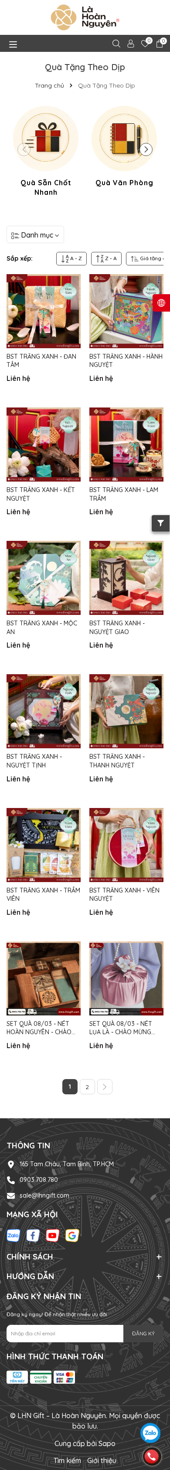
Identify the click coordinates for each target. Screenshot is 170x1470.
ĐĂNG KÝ (143, 1333)
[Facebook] (33, 1235)
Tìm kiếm (67, 1460)
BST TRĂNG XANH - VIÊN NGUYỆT (124, 894)
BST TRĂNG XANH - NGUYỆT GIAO (117, 627)
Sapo (107, 1443)
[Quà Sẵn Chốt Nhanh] (45, 152)
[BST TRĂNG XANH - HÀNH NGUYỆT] (126, 311)
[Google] (72, 1235)
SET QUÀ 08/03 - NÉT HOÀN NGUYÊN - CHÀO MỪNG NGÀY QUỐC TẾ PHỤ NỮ (39, 1028)
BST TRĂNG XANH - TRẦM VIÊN (43, 894)
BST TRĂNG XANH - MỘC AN (42, 627)
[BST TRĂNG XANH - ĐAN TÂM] (44, 311)
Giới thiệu (101, 1460)
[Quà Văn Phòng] (124, 147)
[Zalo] (13, 1235)
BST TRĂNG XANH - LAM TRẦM (123, 494)
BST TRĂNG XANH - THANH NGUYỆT (117, 761)
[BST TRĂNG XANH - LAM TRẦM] (126, 444)
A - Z (75, 258)
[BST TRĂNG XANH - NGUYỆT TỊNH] (44, 711)
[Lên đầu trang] (151, 1409)
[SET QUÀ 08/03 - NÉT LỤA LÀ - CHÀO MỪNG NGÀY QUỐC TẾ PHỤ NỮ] (126, 978)
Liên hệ (18, 378)
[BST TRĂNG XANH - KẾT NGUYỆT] (44, 444)
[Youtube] (53, 1235)
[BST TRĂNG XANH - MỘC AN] (44, 578)
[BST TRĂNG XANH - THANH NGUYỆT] (126, 711)
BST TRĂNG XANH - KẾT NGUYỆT (41, 494)
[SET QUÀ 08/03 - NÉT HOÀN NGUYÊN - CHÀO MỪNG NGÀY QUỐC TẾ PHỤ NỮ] (44, 978)
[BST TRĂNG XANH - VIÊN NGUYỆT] (126, 845)
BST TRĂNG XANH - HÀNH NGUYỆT (126, 361)
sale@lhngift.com (44, 1195)
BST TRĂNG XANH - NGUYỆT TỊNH (34, 761)
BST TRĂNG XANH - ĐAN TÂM (41, 361)
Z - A (110, 258)
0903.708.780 (39, 1180)
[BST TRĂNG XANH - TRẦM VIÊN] (44, 845)
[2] (104, 1086)
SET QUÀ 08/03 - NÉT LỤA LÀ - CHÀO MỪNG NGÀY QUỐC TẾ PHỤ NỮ (123, 1028)
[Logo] (85, 17)
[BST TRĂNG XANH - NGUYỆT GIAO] (126, 578)
